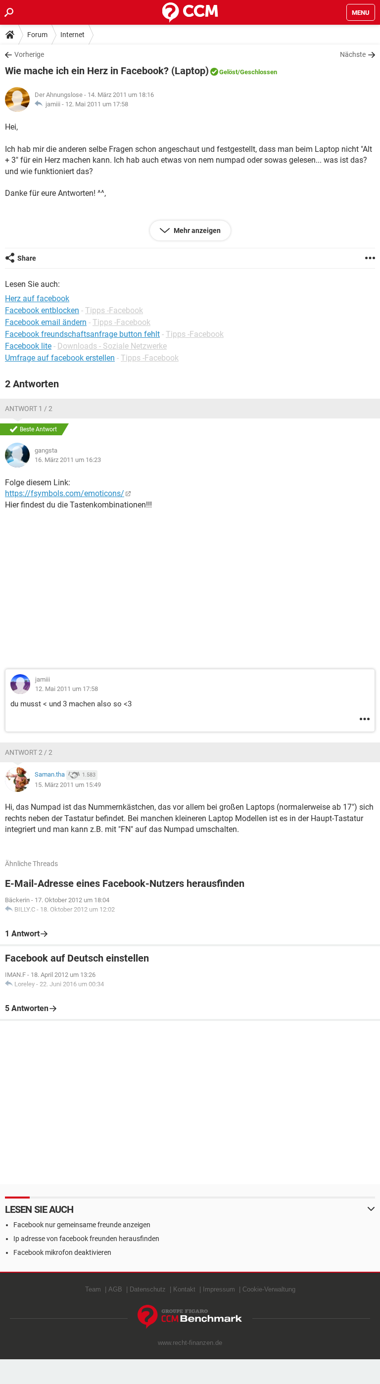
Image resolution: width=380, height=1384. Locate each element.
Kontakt (184, 1289)
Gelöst (228, 72)
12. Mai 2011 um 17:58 (96, 104)
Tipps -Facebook (114, 310)
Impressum (219, 1289)
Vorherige (29, 54)
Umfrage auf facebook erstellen (60, 358)
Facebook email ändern (46, 322)
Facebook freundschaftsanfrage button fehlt (82, 334)
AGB (115, 1289)
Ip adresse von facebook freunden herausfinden (86, 1239)
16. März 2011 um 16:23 (68, 459)
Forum (37, 35)
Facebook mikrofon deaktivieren (62, 1252)
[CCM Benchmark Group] (190, 1317)
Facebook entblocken (42, 310)
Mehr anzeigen (196, 230)
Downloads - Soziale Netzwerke (112, 346)
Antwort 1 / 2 (28, 409)
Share (26, 258)
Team (93, 1289)
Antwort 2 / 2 (28, 752)
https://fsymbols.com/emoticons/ (64, 493)
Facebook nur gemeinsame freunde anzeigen (81, 1225)
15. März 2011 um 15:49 (68, 784)
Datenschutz (148, 1289)
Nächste (353, 54)
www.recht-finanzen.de (190, 1342)
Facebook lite (28, 346)
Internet (72, 35)
